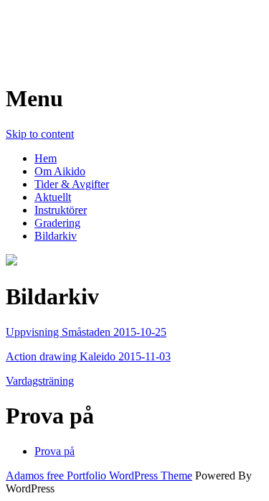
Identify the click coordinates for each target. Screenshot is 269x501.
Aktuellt (52, 197)
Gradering (57, 223)
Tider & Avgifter (71, 184)
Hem (45, 158)
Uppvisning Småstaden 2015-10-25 (86, 332)
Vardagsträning (40, 381)
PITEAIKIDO (75, 28)
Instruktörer (60, 210)
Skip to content (40, 134)
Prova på (54, 451)
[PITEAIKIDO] (11, 262)
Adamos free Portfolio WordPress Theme (99, 475)
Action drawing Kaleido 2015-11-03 (88, 356)
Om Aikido (59, 171)
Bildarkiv (55, 236)
